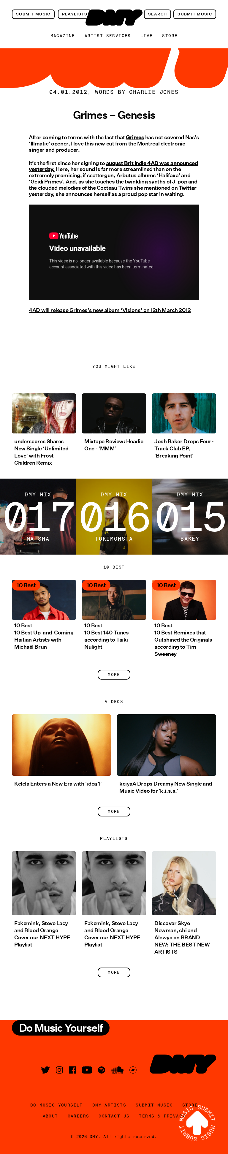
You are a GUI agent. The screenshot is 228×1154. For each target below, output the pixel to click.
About (50, 1116)
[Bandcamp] (133, 1070)
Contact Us (114, 1116)
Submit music (33, 14)
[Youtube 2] (87, 1070)
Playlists (75, 14)
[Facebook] (72, 1070)
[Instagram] (59, 1070)
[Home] (114, 18)
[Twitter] (45, 1070)
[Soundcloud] (117, 1070)
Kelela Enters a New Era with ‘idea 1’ (58, 784)
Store (170, 35)
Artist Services (108, 35)
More (114, 674)
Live (146, 35)
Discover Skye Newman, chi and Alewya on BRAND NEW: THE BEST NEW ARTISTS (182, 937)
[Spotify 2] (101, 1070)
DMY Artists (109, 1105)
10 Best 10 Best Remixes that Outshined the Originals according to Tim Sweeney (183, 639)
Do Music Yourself (56, 1105)
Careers (78, 1116)
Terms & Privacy (162, 1116)
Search (157, 14)
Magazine (62, 35)
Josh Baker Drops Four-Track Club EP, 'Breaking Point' (183, 448)
